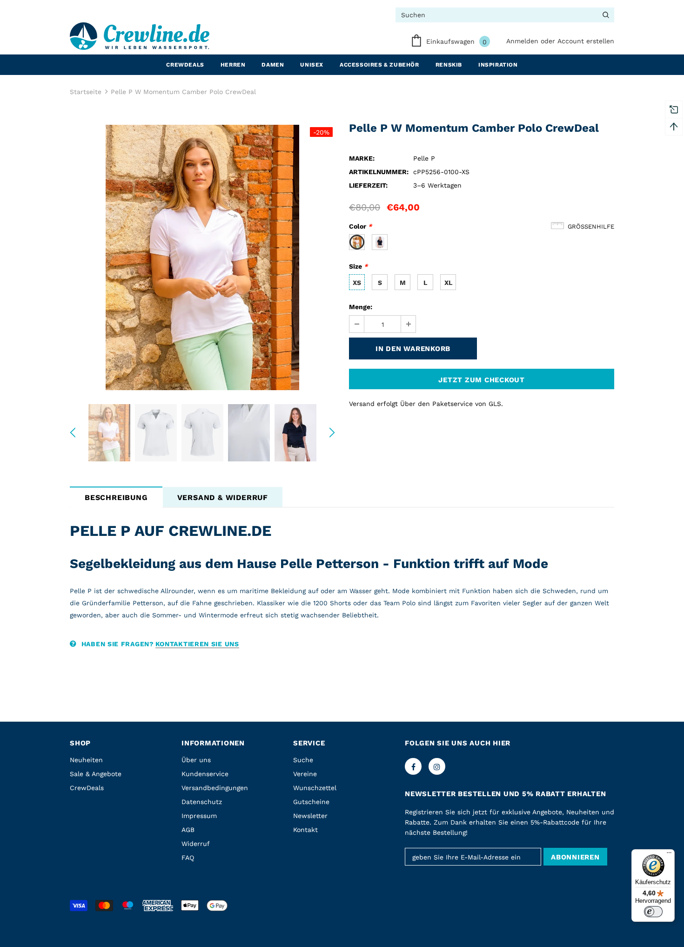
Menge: (360, 307)
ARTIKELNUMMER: (379, 172)
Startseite (85, 91)
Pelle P (424, 158)
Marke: (362, 158)
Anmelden (523, 41)
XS (357, 282)
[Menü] (669, 854)
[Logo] (139, 36)
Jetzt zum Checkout (481, 380)
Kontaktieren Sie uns (197, 644)
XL (448, 282)
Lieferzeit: (368, 185)
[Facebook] (413, 766)
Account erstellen (585, 41)
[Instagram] (437, 766)
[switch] (653, 911)
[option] (202, 257)
